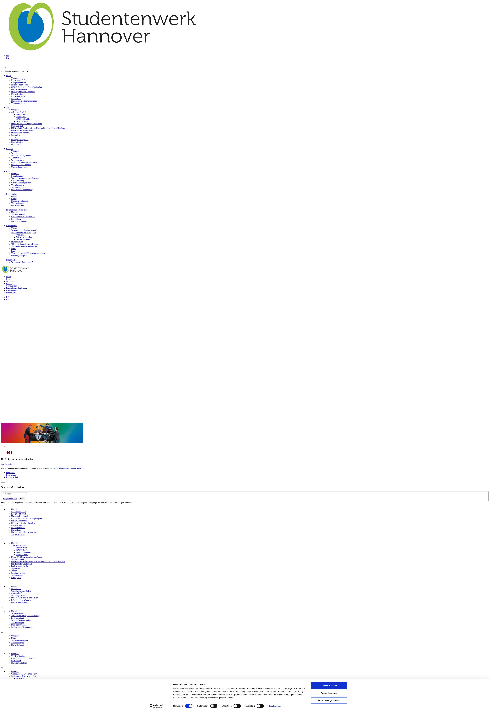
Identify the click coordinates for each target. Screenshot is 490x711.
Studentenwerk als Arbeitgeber (23, 232)
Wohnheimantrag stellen (21, 155)
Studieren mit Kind (19, 187)
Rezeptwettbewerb (18, 82)
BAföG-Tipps (22, 121)
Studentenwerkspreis (19, 201)
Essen (8, 76)
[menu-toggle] (2, 65)
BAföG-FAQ (21, 117)
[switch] (213, 706)
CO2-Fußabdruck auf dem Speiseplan (26, 87)
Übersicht (15, 78)
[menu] (2, 67)
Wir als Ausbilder (23, 239)
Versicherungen (17, 185)
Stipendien (15, 135)
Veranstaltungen (17, 203)
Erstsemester (11, 260)
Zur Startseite (6, 464)
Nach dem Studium (19, 221)
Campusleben (11, 194)
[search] (5, 67)
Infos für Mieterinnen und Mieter (24, 162)
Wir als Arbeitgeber (24, 237)
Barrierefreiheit (12, 477)
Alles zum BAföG (18, 112)
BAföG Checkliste (23, 119)
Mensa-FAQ (16, 98)
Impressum (10, 473)
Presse (13, 251)
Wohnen (9, 148)
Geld (8, 107)
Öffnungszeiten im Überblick (23, 92)
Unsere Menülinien (19, 89)
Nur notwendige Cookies (329, 700)
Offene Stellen (17, 242)
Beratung (10, 171)
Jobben (14, 137)
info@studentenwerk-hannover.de (67, 468)
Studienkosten (17, 142)
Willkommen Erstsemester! (22, 262)
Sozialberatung (17, 176)
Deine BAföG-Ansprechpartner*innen (26, 123)
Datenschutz (11, 475)
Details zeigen (275, 706)
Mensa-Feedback (18, 96)
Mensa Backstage (18, 94)
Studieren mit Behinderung (22, 190)
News (13, 249)
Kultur (13, 198)
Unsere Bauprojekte (19, 167)
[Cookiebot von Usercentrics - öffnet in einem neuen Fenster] (156, 706)
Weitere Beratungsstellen (21, 183)
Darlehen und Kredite (20, 133)
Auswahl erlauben (329, 693)
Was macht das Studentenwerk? (24, 230)
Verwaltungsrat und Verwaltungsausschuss (28, 253)
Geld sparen (16, 144)
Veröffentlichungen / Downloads (24, 246)
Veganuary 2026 (17, 103)
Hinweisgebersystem (19, 255)
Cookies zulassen (329, 685)
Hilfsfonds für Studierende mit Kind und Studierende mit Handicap (38, 128)
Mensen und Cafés (18, 80)
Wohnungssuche (17, 160)
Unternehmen (11, 226)
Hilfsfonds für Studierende (22, 130)
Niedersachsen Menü (19, 85)
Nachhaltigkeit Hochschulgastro (24, 101)
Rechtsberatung (17, 180)
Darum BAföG (22, 114)
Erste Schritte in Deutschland (23, 217)
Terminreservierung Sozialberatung (25, 178)
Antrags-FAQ (16, 158)
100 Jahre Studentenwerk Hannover (25, 244)
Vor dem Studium (18, 214)
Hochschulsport (17, 205)
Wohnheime (16, 153)
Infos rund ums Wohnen (21, 165)
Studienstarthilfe (17, 126)
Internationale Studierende (16, 210)
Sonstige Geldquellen (19, 140)
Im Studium (16, 219)
